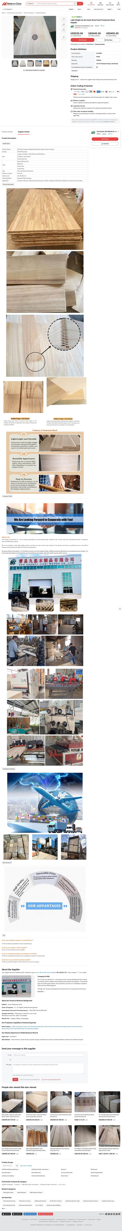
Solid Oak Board (21, 1192)
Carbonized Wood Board (38, 1176)
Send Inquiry (83, 40)
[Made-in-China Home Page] (11, 4)
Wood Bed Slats (39, 1026)
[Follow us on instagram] (111, 1214)
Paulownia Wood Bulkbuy (54, 1205)
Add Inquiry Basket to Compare (35, 70)
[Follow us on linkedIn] (119, 1214)
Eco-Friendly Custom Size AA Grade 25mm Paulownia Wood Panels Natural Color (11, 1150)
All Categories (8, 9)
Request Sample (100, 44)
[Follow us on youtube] (114, 1214)
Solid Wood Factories (40, 1201)
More (3, 1208)
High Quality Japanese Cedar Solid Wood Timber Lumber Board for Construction (11, 1116)
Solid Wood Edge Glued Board (10, 1169)
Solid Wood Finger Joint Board (39, 1169)
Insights (99, 1219)
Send (15, 1079)
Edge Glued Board (17, 1026)
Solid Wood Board (40, 13)
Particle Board (95, 1176)
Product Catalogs (27, 1166)
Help (88, 9)
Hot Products (25, 1219)
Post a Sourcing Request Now (51, 1079)
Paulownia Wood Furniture (90, 1201)
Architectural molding (8, 1176)
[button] (75, 3)
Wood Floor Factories (56, 1201)
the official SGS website (44, 972)
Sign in (118, 5)
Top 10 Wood (39, 1205)
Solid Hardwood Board (36, 1192)
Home (3, 13)
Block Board (54, 1026)
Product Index (91, 1219)
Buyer (79, 9)
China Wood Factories (9, 1201)
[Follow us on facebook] (106, 1214)
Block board (94, 1169)
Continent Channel (81, 1219)
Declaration (80, 1225)
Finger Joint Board (28, 1026)
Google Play (17, 1214)
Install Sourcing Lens (46, 1214)
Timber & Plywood (29, 13)
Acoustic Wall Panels (66, 1172)
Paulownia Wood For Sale (72, 1201)
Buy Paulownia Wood (9, 1205)
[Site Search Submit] (80, 3)
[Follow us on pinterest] (117, 1214)
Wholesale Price (71, 1219)
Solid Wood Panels (8, 1192)
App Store (6, 1214)
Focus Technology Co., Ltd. (48, 1225)
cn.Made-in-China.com (77, 1221)
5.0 (99, 134)
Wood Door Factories (25, 1201)
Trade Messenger (30, 1214)
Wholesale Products (61, 1219)
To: (11, 1060)
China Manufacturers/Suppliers (46, 1219)
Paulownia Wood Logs (108, 1201)
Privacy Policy (88, 1225)
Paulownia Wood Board (25, 1205)
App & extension (98, 9)
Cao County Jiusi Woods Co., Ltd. (84, 25)
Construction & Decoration (14, 13)
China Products (33, 1219)
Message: (9, 1064)
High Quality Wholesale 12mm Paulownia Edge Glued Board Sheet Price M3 (35, 1150)
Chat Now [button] (109, 40)
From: (10, 1055)
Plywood (47, 1026)
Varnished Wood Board (31, 1028)
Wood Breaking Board (64, 1026)
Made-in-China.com (53, 1221)
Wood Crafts (9, 1028)
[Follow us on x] (109, 1214)
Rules (119, 9)
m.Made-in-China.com (65, 1221)
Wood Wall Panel (19, 1028)
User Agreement (71, 1225)
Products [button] (30, 4)
